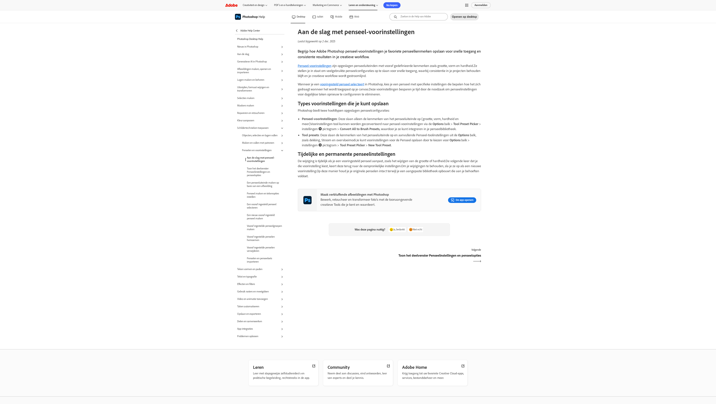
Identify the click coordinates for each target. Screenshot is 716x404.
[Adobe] (231, 5)
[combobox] (418, 16)
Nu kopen (392, 5)
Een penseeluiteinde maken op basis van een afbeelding (263, 184)
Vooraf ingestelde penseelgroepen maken (264, 227)
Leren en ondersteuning (362, 5)
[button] (467, 5)
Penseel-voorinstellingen (315, 66)
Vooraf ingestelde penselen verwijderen (261, 249)
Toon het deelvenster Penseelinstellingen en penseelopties (258, 172)
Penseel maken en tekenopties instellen (263, 195)
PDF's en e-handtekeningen (288, 5)
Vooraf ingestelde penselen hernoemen (261, 238)
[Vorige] (343, 259)
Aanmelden (481, 5)
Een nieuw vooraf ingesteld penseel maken (261, 217)
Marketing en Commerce (326, 5)
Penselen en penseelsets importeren (259, 260)
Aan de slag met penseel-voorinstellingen (261, 159)
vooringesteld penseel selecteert (342, 84)
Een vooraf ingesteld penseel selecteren (261, 206)
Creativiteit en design (253, 5)
